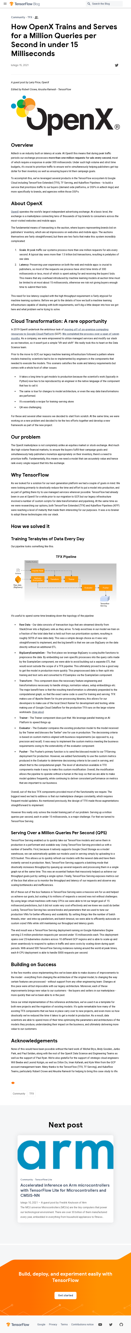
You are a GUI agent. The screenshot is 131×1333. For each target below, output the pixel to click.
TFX (31, 1093)
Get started (65, 1295)
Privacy (53, 1324)
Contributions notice (82, 1324)
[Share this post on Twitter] (116, 65)
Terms (64, 1324)
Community (19, 1093)
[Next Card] (65, 1179)
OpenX (15, 211)
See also (38, 712)
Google (41, 1324)
